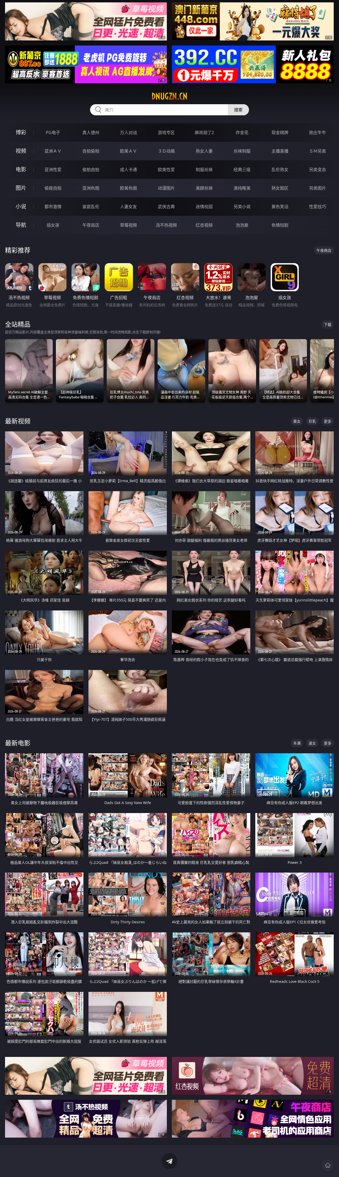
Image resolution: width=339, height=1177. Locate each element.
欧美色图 (128, 188)
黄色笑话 (279, 206)
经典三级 (242, 169)
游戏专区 (166, 132)
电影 (21, 169)
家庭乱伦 (90, 206)
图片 (21, 187)
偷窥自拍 (52, 188)
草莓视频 (128, 225)
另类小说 (242, 206)
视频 (21, 150)
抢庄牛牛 (317, 132)
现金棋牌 (279, 132)
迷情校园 (204, 206)
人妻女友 (128, 206)
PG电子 (53, 132)
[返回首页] (327, 1165)
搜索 (238, 110)
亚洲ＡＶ (52, 151)
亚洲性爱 (52, 169)
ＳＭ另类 (317, 151)
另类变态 (317, 169)
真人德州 (90, 132)
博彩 (21, 132)
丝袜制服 (242, 151)
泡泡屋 (242, 225)
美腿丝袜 (204, 188)
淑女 (312, 743)
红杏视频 (204, 225)
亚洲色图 (90, 188)
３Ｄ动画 (166, 151)
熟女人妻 (204, 151)
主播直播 (279, 151)
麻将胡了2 (204, 132)
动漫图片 (166, 188)
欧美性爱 (166, 169)
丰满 (297, 743)
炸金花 (242, 132)
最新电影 (17, 742)
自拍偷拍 (90, 151)
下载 (327, 324)
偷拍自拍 (90, 169)
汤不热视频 (166, 225)
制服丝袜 (204, 169)
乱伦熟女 (279, 169)
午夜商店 (90, 225)
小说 (21, 206)
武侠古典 (166, 206)
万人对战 (128, 132)
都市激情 (52, 206)
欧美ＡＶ (128, 151)
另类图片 (317, 188)
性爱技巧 (317, 206)
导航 (21, 225)
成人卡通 (128, 169)
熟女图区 (279, 188)
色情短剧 (279, 225)
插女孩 (53, 225)
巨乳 (312, 421)
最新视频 (17, 421)
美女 (297, 421)
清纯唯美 (242, 188)
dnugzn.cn (169, 96)
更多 (327, 421)
